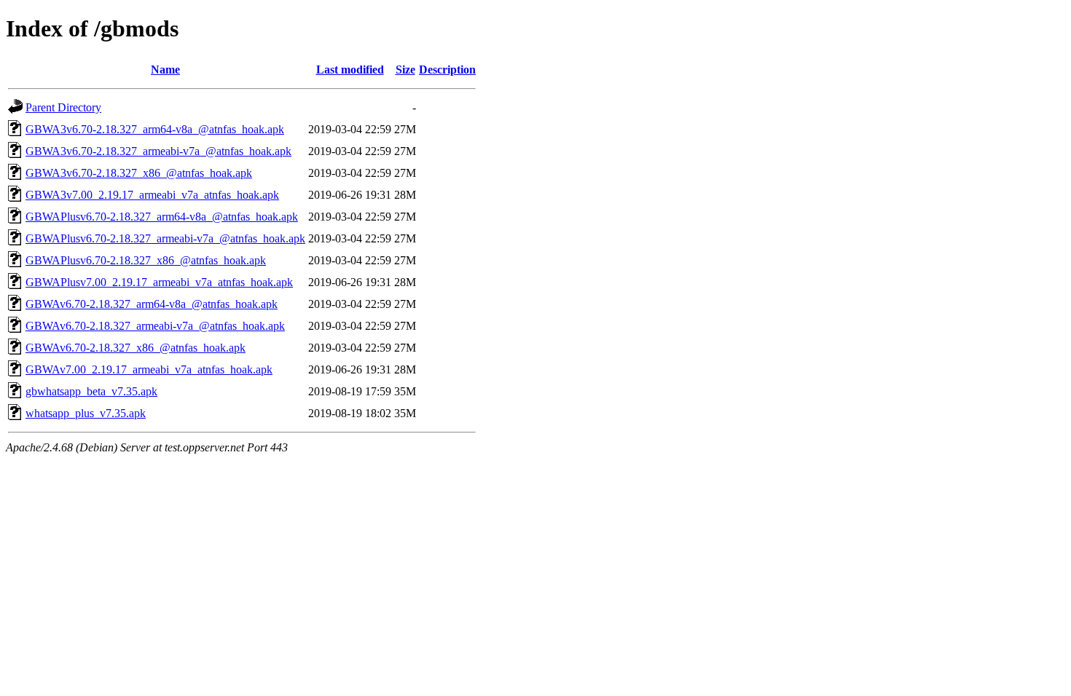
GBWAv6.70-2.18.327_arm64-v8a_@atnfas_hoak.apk (152, 304)
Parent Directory (63, 107)
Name (165, 69)
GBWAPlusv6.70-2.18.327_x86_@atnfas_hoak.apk (146, 260)
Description (447, 69)
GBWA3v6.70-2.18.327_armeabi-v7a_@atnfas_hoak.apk (158, 151)
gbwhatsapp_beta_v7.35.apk (91, 391)
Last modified (350, 69)
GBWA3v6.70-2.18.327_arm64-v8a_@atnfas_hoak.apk (155, 129)
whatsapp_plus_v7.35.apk (86, 413)
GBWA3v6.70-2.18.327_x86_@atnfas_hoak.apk (139, 173)
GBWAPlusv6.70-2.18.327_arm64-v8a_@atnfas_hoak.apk (162, 216)
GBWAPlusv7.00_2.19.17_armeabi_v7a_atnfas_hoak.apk (159, 282)
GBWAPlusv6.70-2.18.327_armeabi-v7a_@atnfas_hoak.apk (165, 238)
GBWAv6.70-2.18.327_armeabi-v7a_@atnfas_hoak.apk (155, 326)
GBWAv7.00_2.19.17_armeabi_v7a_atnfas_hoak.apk (149, 369)
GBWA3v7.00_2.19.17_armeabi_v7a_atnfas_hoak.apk (152, 195)
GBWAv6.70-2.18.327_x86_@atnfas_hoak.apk (136, 347)
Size (405, 69)
